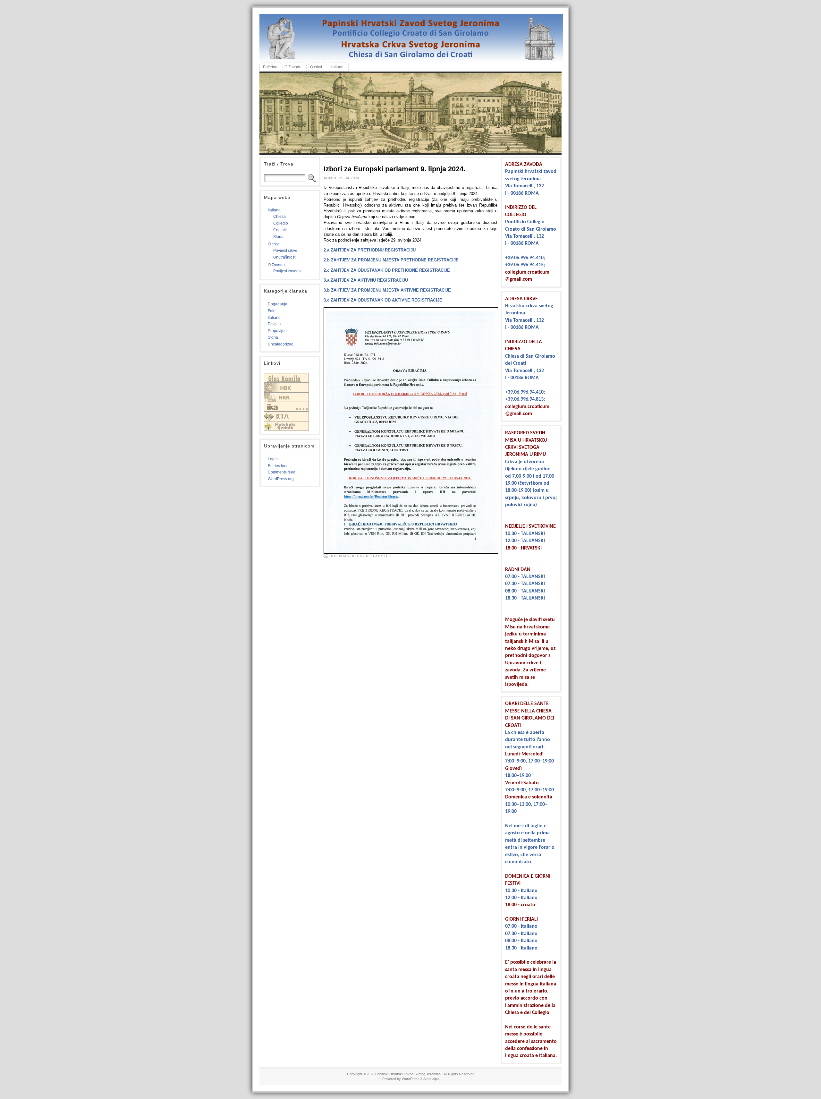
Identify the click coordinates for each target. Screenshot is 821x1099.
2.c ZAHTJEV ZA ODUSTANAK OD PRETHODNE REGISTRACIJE (387, 270)
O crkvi (274, 244)
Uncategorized (280, 344)
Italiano (274, 210)
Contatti (280, 230)
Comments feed (281, 472)
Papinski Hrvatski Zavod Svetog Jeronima (408, 1074)
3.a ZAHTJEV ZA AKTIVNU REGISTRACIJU (366, 280)
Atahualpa (431, 1079)
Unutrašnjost (284, 257)
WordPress (410, 1079)
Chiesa (279, 216)
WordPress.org (281, 479)
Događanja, (343, 556)
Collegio (280, 223)
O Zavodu (276, 265)
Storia (278, 236)
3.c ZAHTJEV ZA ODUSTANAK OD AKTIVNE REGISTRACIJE (383, 300)
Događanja (277, 304)
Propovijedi (278, 330)
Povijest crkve (285, 250)
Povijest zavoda (287, 271)
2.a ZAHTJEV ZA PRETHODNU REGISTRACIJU (370, 250)
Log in (273, 459)
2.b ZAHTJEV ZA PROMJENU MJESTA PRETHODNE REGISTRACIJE (391, 260)
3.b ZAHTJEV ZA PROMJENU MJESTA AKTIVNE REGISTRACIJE (387, 290)
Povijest (275, 324)
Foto (271, 311)
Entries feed (278, 466)
